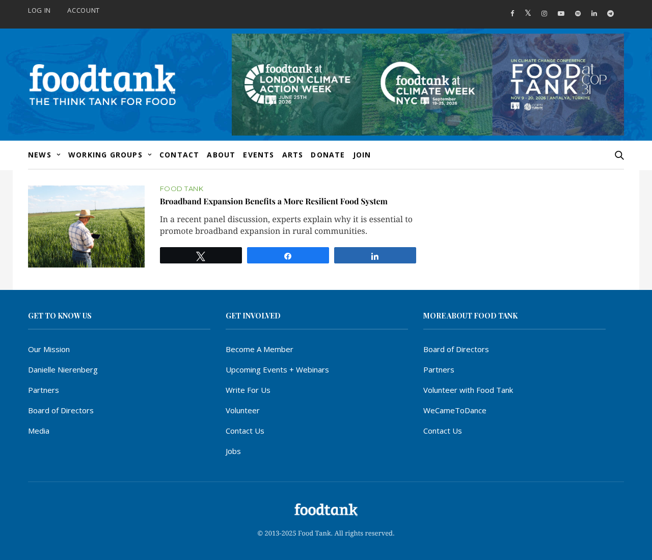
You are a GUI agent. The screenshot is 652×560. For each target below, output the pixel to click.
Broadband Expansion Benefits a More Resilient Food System (274, 201)
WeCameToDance (454, 410)
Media (38, 430)
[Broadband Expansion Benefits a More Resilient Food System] (86, 226)
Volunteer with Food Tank (468, 390)
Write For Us (248, 390)
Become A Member (259, 349)
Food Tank (182, 188)
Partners (43, 390)
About (221, 154)
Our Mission (49, 349)
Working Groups (105, 154)
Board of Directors (61, 410)
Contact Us (245, 430)
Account (83, 10)
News (39, 154)
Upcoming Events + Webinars (277, 369)
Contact (179, 154)
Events (258, 154)
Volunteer (243, 410)
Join (362, 154)
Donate (328, 154)
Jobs (233, 451)
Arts (293, 154)
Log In (39, 10)
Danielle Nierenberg (63, 369)
